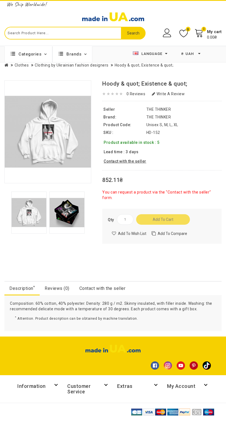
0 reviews (136, 94)
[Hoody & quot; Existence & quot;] (29, 212)
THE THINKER (158, 117)
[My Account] (168, 33)
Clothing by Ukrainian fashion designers (72, 65)
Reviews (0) (57, 288)
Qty (111, 220)
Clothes (22, 65)
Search (133, 33)
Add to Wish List (132, 233)
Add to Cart (163, 219)
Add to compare (172, 233)
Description (22, 288)
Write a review (171, 94)
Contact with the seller (102, 288)
